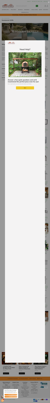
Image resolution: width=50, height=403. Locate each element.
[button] (2, 400)
